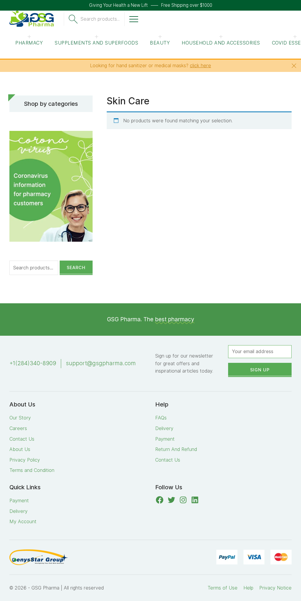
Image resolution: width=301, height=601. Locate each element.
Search (76, 267)
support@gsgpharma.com (101, 363)
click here (200, 65)
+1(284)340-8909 (32, 363)
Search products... (100, 19)
